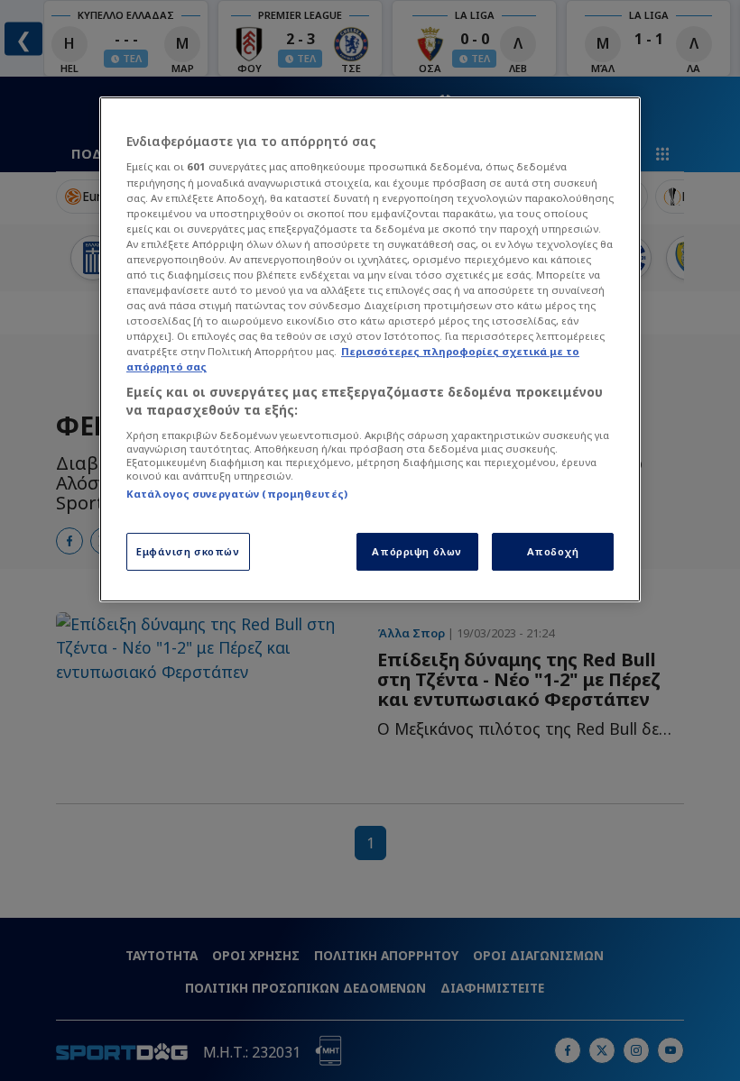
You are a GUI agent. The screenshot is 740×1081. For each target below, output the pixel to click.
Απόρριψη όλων (416, 551)
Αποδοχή (553, 551)
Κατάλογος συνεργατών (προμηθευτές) (236, 493)
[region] (370, 349)
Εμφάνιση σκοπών (188, 551)
